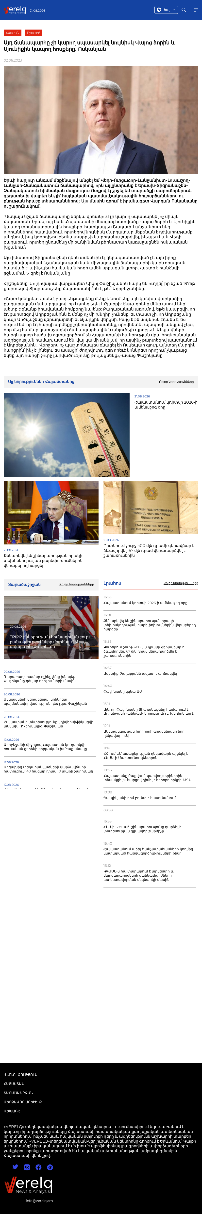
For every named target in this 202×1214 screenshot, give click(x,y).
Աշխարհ (12, 1111)
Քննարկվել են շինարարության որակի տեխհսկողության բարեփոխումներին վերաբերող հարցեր (149, 625)
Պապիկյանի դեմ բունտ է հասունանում (139, 798)
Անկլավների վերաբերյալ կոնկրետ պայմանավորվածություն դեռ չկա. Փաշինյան (45, 701)
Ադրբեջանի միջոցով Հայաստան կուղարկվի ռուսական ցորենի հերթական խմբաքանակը (45, 747)
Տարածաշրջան (18, 1093)
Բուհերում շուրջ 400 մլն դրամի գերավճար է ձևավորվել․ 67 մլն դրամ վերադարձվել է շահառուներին (143, 651)
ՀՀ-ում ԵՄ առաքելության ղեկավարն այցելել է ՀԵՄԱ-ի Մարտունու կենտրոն (145, 756)
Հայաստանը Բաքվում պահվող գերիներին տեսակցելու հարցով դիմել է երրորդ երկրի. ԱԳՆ (147, 778)
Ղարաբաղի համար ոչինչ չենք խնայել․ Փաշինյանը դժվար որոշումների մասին (40, 679)
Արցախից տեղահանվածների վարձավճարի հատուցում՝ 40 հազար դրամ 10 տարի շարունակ (48, 769)
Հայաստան (14, 1084)
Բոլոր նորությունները (181, 583)
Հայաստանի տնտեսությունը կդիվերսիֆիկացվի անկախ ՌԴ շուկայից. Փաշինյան (48, 724)
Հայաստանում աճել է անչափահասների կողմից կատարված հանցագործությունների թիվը (148, 851)
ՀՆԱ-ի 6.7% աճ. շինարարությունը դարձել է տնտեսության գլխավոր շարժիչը (142, 829)
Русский (33, 32)
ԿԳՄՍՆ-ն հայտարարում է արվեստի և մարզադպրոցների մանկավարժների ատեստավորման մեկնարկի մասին (138, 875)
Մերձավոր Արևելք (23, 1102)
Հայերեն (12, 32)
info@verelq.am (39, 1200)
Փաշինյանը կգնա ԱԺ (122, 691)
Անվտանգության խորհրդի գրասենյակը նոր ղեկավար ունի (144, 733)
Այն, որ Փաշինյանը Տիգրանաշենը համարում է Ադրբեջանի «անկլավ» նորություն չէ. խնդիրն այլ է (148, 711)
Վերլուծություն (20, 1074)
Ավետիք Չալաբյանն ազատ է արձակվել (140, 674)
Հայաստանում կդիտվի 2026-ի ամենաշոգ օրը (145, 603)
